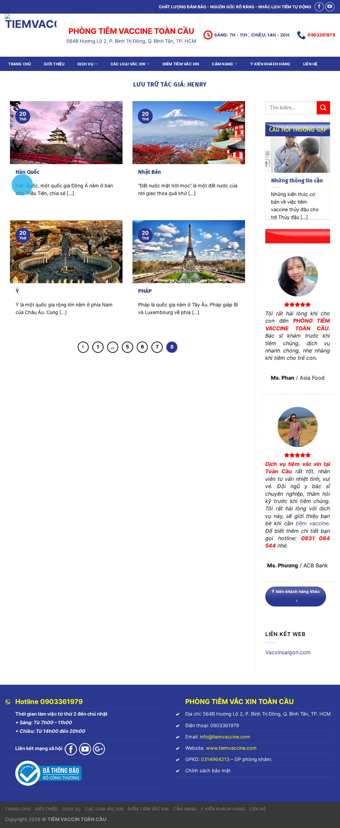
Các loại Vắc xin (128, 64)
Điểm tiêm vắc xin (181, 64)
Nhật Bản (149, 172)
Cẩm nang (222, 64)
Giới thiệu (54, 64)
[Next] (331, 182)
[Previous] (264, 182)
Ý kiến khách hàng (270, 64)
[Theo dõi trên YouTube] (330, 7)
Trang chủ (19, 64)
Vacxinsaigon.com (288, 652)
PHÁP (145, 291)
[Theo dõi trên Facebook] (319, 7)
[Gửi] (323, 107)
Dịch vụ (85, 64)
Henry (197, 84)
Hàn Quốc (28, 172)
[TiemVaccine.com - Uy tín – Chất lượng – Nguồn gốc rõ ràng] (30, 35)
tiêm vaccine (312, 523)
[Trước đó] (83, 347)
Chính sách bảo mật (207, 770)
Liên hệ (310, 64)
